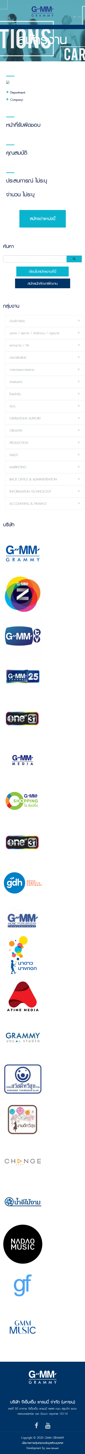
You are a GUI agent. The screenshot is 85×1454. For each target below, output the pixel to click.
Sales (13, 455)
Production (18, 442)
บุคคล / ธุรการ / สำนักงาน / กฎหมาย (34, 333)
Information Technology (30, 491)
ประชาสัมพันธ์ (17, 357)
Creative (15, 430)
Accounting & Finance (28, 503)
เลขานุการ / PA (19, 345)
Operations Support (25, 418)
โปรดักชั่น (15, 394)
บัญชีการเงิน (17, 321)
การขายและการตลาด (21, 369)
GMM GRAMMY (52, 1448)
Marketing (17, 467)
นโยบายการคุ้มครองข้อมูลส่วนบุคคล (42, 1442)
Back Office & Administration (33, 479)
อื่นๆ (12, 406)
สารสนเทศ (15, 381)
